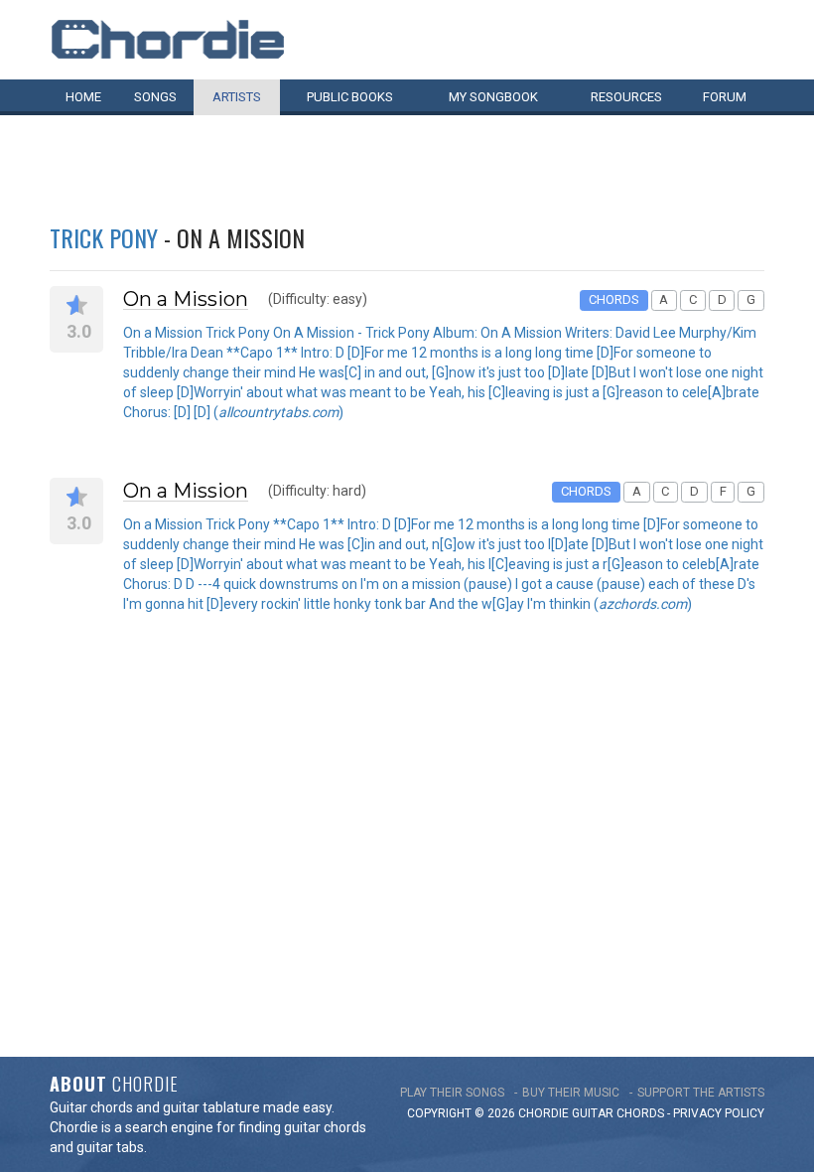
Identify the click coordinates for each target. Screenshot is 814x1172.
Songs (155, 96)
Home (83, 96)
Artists (236, 96)
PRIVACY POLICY (718, 1113)
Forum (724, 96)
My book (493, 96)
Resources (626, 96)
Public (350, 96)
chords (640, 1113)
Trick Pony (104, 237)
